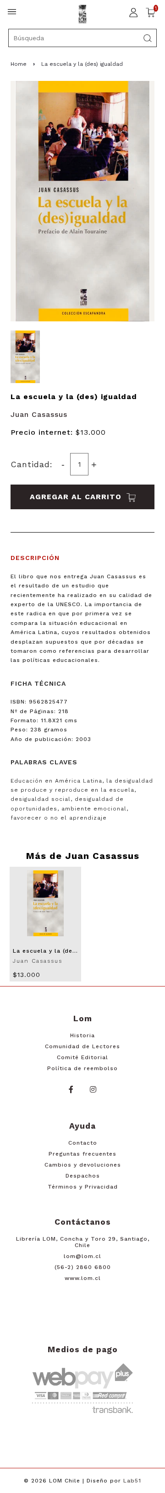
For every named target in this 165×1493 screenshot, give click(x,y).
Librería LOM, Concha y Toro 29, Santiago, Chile (82, 1242)
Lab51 (132, 1480)
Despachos (83, 1176)
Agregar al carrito (77, 496)
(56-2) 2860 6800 (83, 1267)
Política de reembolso (82, 1068)
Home (19, 64)
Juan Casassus (39, 414)
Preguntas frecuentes (82, 1154)
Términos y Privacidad (83, 1187)
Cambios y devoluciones (82, 1165)
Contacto (82, 1143)
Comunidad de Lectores (82, 1046)
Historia (82, 1035)
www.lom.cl (83, 1278)
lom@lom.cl (82, 1256)
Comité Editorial (82, 1057)
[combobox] (82, 38)
